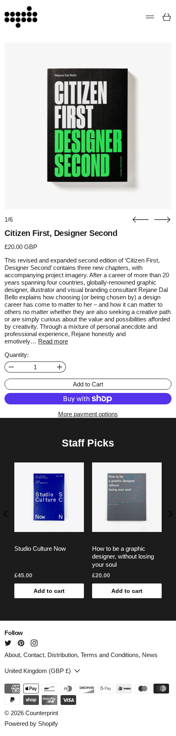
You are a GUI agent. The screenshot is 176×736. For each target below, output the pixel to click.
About (12, 654)
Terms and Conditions (110, 654)
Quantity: (17, 354)
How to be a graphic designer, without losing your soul (123, 556)
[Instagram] (34, 643)
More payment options (88, 414)
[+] (59, 366)
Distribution (62, 654)
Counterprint (41, 712)
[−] (11, 366)
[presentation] (5, 514)
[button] (140, 219)
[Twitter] (8, 643)
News (150, 654)
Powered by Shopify (31, 723)
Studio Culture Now (40, 548)
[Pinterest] (21, 643)
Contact (33, 654)
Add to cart (49, 591)
